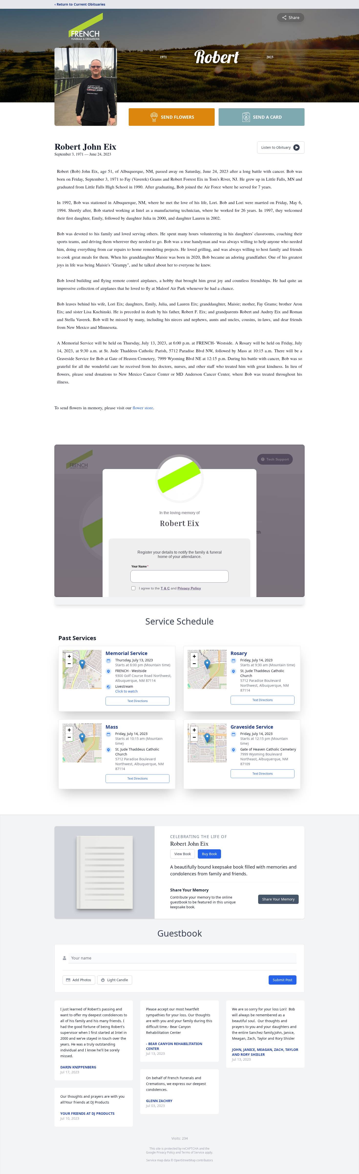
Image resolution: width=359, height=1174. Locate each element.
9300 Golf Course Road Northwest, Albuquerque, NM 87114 (143, 678)
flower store (143, 408)
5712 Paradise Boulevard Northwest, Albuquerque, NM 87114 (264, 685)
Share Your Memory (278, 899)
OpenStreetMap (185, 1160)
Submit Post (282, 980)
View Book (182, 853)
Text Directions (137, 701)
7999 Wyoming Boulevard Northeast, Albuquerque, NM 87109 (264, 759)
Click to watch (126, 691)
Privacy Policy (166, 1152)
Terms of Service (192, 1152)
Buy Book (209, 853)
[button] (82, 664)
